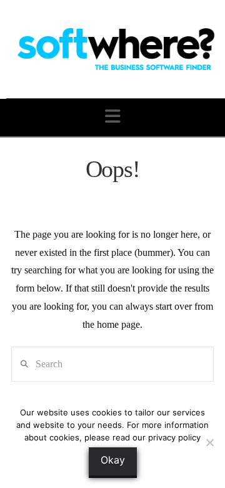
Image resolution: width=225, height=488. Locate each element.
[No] (209, 442)
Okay (113, 460)
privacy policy (174, 437)
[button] (113, 117)
